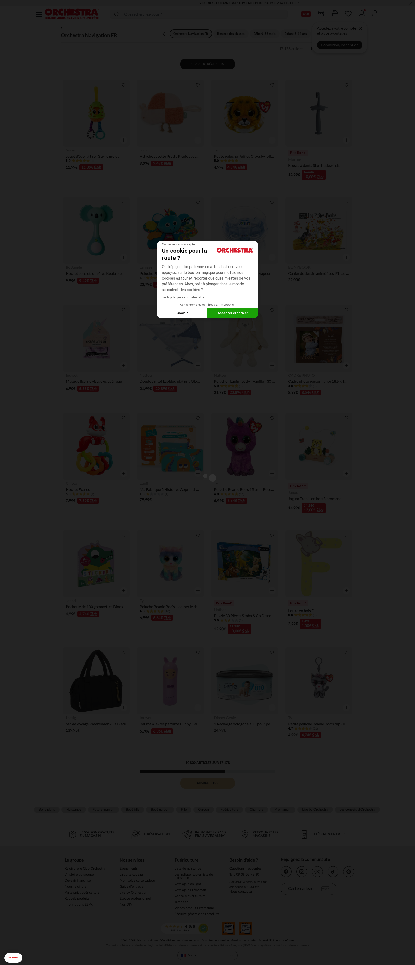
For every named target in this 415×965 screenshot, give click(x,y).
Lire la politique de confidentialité (183, 297)
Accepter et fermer (233, 313)
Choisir (182, 313)
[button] (13, 958)
